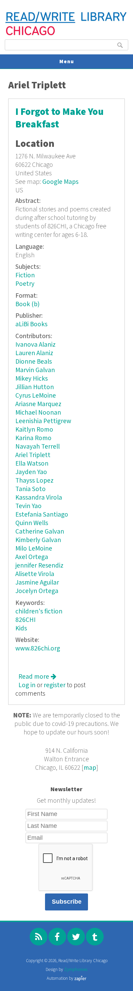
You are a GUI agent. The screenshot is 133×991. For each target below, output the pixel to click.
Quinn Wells (31, 523)
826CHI (25, 620)
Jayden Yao (31, 472)
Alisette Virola (34, 574)
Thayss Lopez (34, 480)
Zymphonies (75, 970)
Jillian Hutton (34, 387)
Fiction (25, 275)
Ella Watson (31, 463)
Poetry (24, 284)
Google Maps (60, 182)
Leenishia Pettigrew (43, 421)
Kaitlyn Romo (34, 429)
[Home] (66, 34)
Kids (21, 628)
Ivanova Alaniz (35, 345)
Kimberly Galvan (38, 540)
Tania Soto (30, 489)
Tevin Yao (28, 506)
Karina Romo (33, 438)
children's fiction (38, 611)
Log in (26, 685)
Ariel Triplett (32, 455)
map (90, 768)
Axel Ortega (31, 557)
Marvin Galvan (35, 370)
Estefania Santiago (41, 514)
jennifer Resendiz (39, 565)
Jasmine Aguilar (37, 582)
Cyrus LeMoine (35, 396)
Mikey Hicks (31, 379)
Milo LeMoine (33, 548)
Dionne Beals (33, 362)
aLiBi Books (31, 324)
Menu (66, 61)
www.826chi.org (37, 648)
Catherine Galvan (39, 531)
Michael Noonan (38, 412)
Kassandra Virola (38, 497)
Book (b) (27, 304)
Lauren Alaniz (34, 353)
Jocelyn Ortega (36, 591)
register (54, 685)
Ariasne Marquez (38, 404)
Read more (37, 677)
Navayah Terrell (37, 446)
